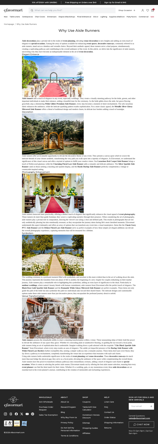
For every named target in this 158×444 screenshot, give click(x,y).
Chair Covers (40, 17)
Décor (95, 17)
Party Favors (132, 17)
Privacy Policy (67, 423)
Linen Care (109, 402)
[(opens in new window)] (8, 423)
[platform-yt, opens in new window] (27, 414)
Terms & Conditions (69, 436)
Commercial (143, 17)
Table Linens (15, 17)
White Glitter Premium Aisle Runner (60, 104)
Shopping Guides (90, 428)
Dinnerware (51, 17)
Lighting (103, 17)
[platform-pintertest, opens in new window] (32, 414)
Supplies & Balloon (117, 17)
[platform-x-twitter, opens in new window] (21, 414)
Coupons (86, 402)
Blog (63, 412)
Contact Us (109, 412)
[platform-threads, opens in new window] (10, 414)
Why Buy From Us (69, 417)
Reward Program (68, 407)
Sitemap (86, 423)
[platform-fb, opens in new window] (16, 414)
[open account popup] (142, 10)
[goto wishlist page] (147, 10)
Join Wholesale (46, 402)
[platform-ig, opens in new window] (5, 414)
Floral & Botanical (84, 17)
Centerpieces (27, 17)
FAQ (106, 407)
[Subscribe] (151, 406)
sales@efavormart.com (139, 418)
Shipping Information (113, 423)
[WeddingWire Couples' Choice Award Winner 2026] (17, 423)
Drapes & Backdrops (67, 17)
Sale (152, 17)
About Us (65, 402)
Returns (107, 428)
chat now (143, 424)
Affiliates (86, 433)
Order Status (110, 417)
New (6, 17)
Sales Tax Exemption (48, 415)
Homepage (9, 24)
